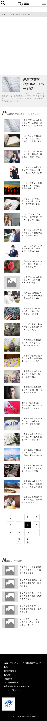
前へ (11, 517)
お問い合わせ (10, 670)
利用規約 (8, 674)
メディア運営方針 (12, 690)
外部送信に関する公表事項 (16, 686)
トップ (4, 14)
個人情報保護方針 (12, 682)
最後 (28, 540)
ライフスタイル (15, 14)
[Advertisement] (23, 43)
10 (28, 532)
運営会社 (8, 678)
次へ (19, 540)
